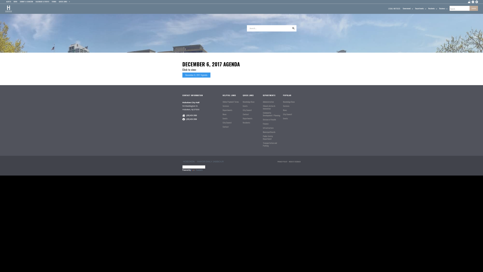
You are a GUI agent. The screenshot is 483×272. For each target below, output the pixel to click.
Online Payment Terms (231, 101)
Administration (268, 101)
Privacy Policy (282, 162)
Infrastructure (268, 128)
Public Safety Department (268, 137)
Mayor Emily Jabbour (210, 161)
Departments (227, 110)
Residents (246, 122)
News (224, 114)
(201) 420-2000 (191, 115)
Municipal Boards (269, 132)
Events (225, 118)
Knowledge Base (248, 101)
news (15, 2)
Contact (226, 126)
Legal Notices (394, 8)
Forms (54, 2)
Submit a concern (26, 2)
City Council (227, 122)
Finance (266, 123)
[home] (8, 9)
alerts (8, 2)
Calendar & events (42, 2)
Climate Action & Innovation (269, 107)
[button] (64, 2)
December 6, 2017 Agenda (196, 75)
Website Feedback (295, 162)
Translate (199, 169)
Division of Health (269, 119)
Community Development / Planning (271, 114)
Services (226, 106)
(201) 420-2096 (191, 119)
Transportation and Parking (270, 144)
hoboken (189, 161)
